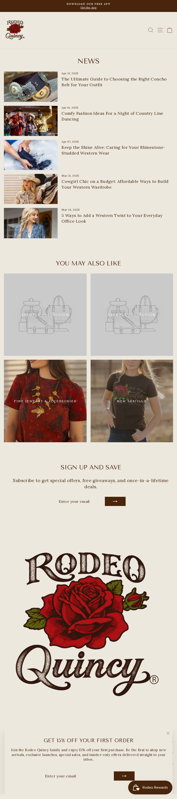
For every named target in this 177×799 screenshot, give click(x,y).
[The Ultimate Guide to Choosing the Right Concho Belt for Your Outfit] (31, 87)
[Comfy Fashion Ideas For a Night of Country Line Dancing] (31, 121)
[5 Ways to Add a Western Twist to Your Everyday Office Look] (31, 223)
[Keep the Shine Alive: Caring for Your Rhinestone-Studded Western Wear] (31, 155)
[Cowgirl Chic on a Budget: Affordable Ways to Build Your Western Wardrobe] (31, 189)
